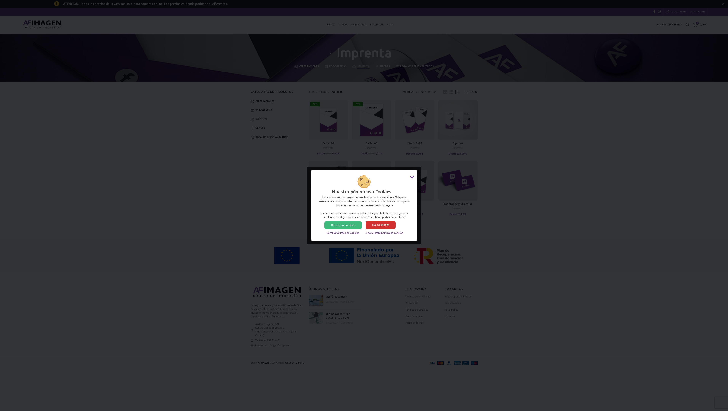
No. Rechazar (380, 225)
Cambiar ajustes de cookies (342, 232)
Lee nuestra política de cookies (384, 232)
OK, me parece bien (343, 225)
